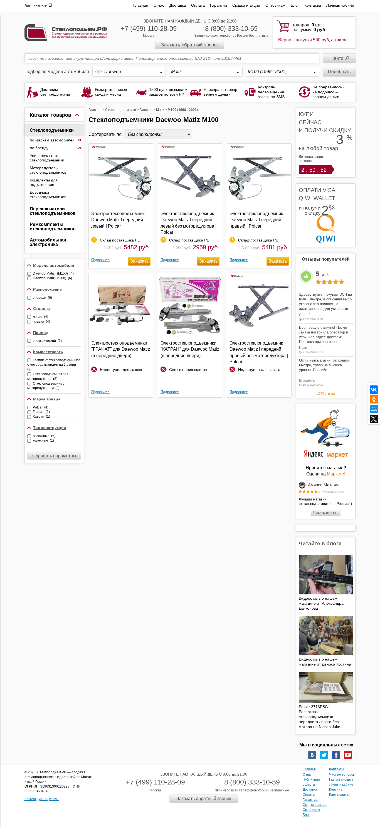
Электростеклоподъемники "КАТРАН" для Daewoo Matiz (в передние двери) (190, 349)
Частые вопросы (342, 774)
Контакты (312, 5)
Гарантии (218, 5)
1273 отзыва (326, 393)
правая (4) (41, 321)
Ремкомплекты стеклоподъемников (53, 226)
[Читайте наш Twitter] (324, 755)
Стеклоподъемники (52, 130)
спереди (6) (42, 298)
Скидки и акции (246, 5)
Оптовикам (275, 5)
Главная (140, 5)
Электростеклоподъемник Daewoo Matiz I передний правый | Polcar (256, 219)
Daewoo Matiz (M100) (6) (52, 278)
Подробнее (100, 260)
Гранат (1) (41, 412)
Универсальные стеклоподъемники (47, 157)
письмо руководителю (41, 799)
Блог (295, 5)
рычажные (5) (44, 436)
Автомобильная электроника (48, 242)
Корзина (335, 789)
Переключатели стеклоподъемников (53, 211)
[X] (374, 419)
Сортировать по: (106, 134)
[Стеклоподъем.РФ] (65, 32)
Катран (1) (41, 417)
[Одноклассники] (374, 399)
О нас (159, 5)
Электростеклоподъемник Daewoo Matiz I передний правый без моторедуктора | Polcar (259, 352)
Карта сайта (339, 794)
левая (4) (40, 317)
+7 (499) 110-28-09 (149, 28)
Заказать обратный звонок (189, 45)
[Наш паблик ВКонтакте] (312, 755)
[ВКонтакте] (374, 389)
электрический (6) (47, 341)
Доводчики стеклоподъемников (48, 194)
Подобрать (339, 71)
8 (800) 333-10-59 (231, 28)
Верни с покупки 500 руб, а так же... (314, 40)
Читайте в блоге (320, 543)
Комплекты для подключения (44, 182)
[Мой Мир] (374, 409)
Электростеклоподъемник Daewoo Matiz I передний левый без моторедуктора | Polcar (188, 223)
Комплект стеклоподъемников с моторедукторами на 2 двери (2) (53, 365)
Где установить (341, 779)
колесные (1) (43, 440)
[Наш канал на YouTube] (348, 755)
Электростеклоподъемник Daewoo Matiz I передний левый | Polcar (118, 219)
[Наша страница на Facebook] (336, 755)
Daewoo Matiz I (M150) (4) (53, 273)
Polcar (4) (40, 407)
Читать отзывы (325, 513)
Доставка (177, 5)
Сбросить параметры (54, 455)
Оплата (198, 5)
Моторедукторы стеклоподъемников (48, 170)
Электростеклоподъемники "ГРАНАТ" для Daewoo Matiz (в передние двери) (120, 349)
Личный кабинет (341, 5)
